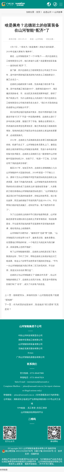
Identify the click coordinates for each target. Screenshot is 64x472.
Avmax (30, 353)
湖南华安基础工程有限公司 (30, 340)
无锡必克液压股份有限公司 (30, 348)
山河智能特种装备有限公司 (30, 344)
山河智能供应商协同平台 (32, 412)
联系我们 (32, 364)
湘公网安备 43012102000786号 (19, 451)
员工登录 (31, 408)
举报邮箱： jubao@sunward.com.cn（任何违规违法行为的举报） (31, 395)
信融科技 (35, 454)
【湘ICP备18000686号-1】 (45, 451)
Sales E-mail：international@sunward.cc (32, 382)
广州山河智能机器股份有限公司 (30, 357)
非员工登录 (42, 408)
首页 (38, 12)
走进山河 (47, 12)
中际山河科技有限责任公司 (30, 335)
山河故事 (58, 12)
